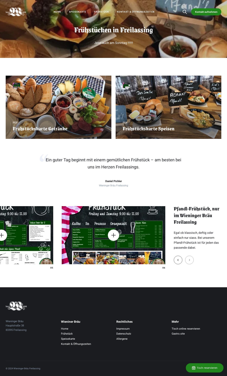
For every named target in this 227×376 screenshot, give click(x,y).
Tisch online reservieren (186, 328)
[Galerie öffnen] (113, 235)
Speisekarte (77, 11)
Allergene (122, 338)
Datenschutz (123, 333)
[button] (178, 260)
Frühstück (101, 11)
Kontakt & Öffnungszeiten (135, 11)
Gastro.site (178, 333)
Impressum (123, 328)
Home (57, 11)
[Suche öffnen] (185, 12)
